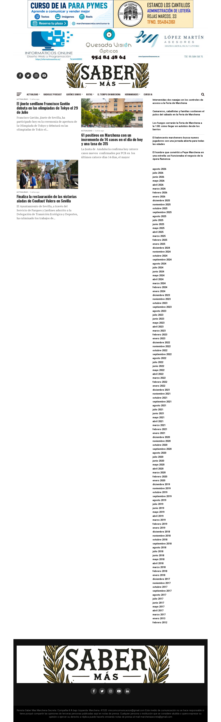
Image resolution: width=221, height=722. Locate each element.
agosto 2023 (159, 311)
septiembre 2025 (162, 212)
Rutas (89, 94)
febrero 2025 (160, 240)
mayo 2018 (158, 559)
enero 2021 (159, 433)
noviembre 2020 (162, 441)
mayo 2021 (158, 417)
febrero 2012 (160, 622)
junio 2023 (158, 318)
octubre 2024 (160, 255)
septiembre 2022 (162, 354)
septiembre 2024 (162, 259)
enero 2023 (159, 338)
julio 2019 (158, 504)
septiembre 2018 (162, 543)
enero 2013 (159, 618)
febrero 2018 (160, 571)
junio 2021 (158, 413)
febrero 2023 (160, 334)
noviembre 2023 (162, 299)
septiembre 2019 (162, 496)
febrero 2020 (160, 476)
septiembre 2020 (162, 449)
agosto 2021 (159, 405)
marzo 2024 (159, 283)
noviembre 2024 (162, 251)
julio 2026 (158, 173)
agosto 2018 (159, 547)
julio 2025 (158, 220)
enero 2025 (159, 244)
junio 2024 (158, 271)
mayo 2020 (158, 464)
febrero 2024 (160, 287)
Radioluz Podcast (53, 94)
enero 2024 (159, 291)
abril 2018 (158, 563)
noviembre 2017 (162, 583)
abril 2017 (158, 610)
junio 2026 (158, 177)
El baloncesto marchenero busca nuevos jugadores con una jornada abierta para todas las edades (178, 141)
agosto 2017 (159, 595)
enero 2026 (159, 196)
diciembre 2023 (161, 295)
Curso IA (148, 94)
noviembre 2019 (162, 488)
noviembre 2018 (162, 535)
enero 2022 (159, 386)
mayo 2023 (158, 322)
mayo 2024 (158, 275)
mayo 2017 (158, 606)
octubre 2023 (160, 303)
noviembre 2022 (162, 346)
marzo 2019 (159, 520)
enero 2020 (159, 480)
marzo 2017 (159, 614)
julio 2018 (158, 551)
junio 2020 (158, 460)
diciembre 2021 (161, 390)
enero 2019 (159, 528)
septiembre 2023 (162, 307)
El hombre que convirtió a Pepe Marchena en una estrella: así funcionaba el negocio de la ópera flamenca (178, 155)
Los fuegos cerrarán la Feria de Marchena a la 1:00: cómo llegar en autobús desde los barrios (177, 126)
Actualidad (32, 94)
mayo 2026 (158, 180)
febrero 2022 (160, 382)
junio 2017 (158, 602)
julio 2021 (158, 409)
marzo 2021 (159, 425)
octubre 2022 (160, 350)
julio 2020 (158, 457)
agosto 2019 (159, 500)
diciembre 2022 (161, 342)
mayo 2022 (158, 370)
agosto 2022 (159, 358)
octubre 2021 (160, 397)
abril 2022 (158, 374)
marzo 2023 (159, 330)
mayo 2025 (158, 228)
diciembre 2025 (161, 200)
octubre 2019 (160, 492)
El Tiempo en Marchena (109, 94)
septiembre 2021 (162, 401)
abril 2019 (158, 516)
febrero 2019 (160, 524)
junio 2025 (158, 224)
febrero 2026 (160, 192)
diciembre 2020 (161, 437)
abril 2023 (158, 326)
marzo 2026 (159, 188)
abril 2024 (158, 279)
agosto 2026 (159, 169)
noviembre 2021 (162, 393)
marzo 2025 (159, 236)
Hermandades (131, 94)
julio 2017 (158, 598)
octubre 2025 (160, 208)
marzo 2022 (159, 378)
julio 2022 (158, 362)
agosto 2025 (159, 216)
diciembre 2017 (161, 579)
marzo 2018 (159, 567)
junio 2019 (158, 508)
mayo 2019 (158, 512)
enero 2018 (159, 575)
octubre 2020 (160, 445)
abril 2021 (158, 421)
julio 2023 (158, 315)
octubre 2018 (160, 539)
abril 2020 (158, 468)
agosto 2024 (159, 263)
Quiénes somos (73, 94)
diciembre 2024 (161, 248)
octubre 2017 (160, 587)
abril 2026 (158, 185)
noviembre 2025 (162, 204)
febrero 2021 (160, 429)
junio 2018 (158, 555)
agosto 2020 (159, 453)
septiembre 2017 (162, 591)
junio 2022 (158, 366)
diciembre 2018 (161, 531)
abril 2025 (158, 232)
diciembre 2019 (161, 484)
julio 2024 (158, 267)
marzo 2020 (159, 472)
